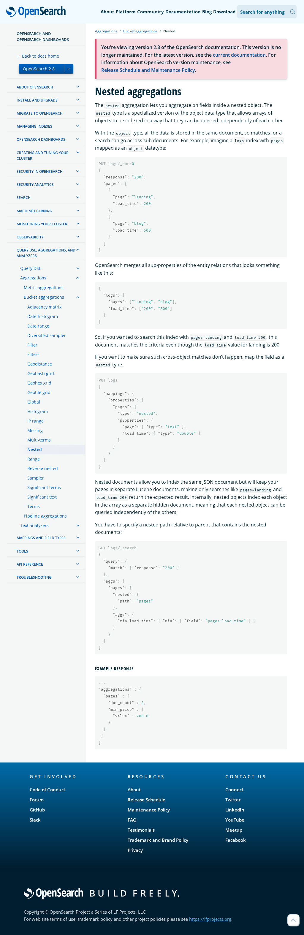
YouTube (234, 820)
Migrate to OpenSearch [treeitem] (40, 113)
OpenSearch (37, 12)
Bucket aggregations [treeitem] (44, 297)
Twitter (232, 800)
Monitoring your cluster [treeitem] (42, 224)
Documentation (183, 12)
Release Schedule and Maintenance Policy (148, 70)
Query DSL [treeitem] (30, 268)
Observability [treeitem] (30, 237)
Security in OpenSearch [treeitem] (40, 171)
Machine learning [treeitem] (34, 210)
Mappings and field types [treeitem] (41, 537)
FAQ (132, 820)
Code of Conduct (47, 789)
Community (150, 12)
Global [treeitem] (33, 402)
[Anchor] (136, 668)
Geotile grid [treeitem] (38, 392)
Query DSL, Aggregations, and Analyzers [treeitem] (46, 253)
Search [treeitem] (24, 197)
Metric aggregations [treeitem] (44, 287)
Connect (234, 789)
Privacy (135, 850)
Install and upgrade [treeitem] (37, 100)
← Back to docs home (38, 56)
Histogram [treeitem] (37, 411)
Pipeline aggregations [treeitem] (45, 516)
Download (224, 12)
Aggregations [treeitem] (33, 278)
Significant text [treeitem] (42, 497)
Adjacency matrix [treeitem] (44, 307)
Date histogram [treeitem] (42, 316)
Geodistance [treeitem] (39, 364)
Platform (126, 12)
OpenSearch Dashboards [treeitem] (41, 139)
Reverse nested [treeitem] (42, 468)
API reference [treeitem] (30, 564)
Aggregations (106, 31)
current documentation (239, 55)
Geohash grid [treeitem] (40, 373)
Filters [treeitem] (33, 354)
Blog (207, 12)
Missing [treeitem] (35, 430)
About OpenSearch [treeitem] (35, 87)
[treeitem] (78, 86)
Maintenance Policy (149, 810)
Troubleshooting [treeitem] (34, 577)
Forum (37, 800)
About (107, 12)
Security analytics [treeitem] (35, 184)
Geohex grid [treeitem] (39, 383)
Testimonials (141, 830)
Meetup (233, 830)
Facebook (235, 840)
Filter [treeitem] (32, 345)
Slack (35, 820)
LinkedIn (234, 810)
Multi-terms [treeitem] (39, 440)
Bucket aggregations (140, 31)
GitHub (37, 810)
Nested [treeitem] (34, 449)
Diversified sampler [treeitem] (46, 335)
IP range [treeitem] (35, 421)
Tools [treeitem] (22, 551)
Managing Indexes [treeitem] (34, 126)
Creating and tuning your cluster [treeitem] (43, 155)
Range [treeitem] (33, 459)
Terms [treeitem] (33, 506)
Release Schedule (146, 800)
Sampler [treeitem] (35, 478)
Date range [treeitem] (38, 326)
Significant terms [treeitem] (44, 487)
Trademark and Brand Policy (158, 840)
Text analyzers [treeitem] (34, 525)
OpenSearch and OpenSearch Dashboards (43, 36)
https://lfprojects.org (210, 919)
